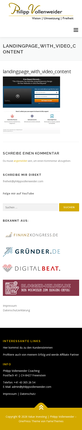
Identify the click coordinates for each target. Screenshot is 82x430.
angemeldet (20, 160)
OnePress (25, 421)
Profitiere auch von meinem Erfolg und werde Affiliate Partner (41, 354)
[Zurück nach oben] (41, 407)
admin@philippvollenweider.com (31, 387)
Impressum (10, 305)
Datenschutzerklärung (16, 310)
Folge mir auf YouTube (18, 193)
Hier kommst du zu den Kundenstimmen (28, 347)
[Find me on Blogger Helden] (41, 287)
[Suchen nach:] (30, 207)
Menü (75, 30)
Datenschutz (27, 394)
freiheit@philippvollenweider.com (23, 181)
